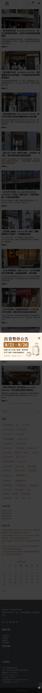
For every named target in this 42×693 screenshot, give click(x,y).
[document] (21, 346)
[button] (39, 338)
